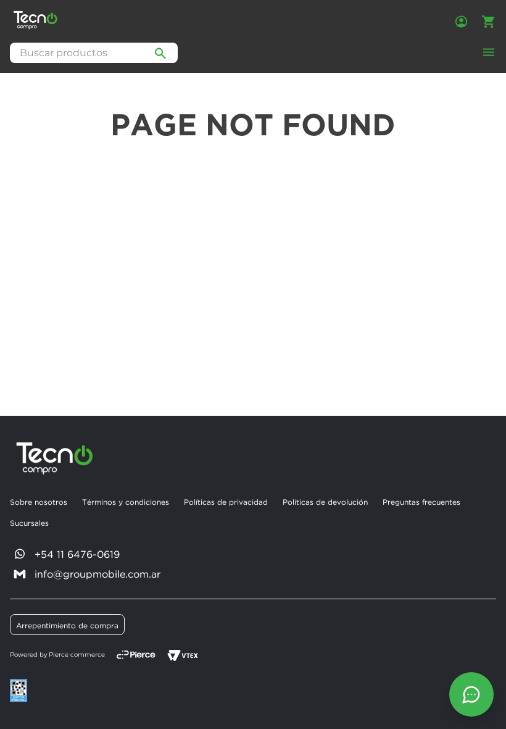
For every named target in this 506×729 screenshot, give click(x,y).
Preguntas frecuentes (421, 502)
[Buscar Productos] (160, 53)
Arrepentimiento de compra (67, 626)
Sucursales (29, 523)
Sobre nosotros (38, 502)
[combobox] (94, 53)
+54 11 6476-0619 (77, 554)
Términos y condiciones (125, 502)
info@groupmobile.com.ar (97, 573)
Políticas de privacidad (226, 502)
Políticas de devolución (325, 502)
